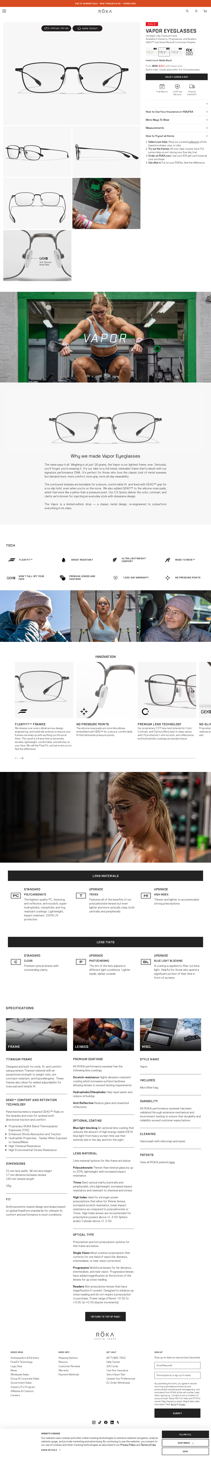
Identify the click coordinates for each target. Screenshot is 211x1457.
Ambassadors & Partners (25, 1357)
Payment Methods (69, 1374)
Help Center (113, 1362)
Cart (205, 11)
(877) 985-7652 (116, 1357)
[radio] (151, 51)
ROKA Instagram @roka (93, 1422)
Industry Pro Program (23, 1387)
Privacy (182, 1404)
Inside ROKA (17, 1352)
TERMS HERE (129, 3)
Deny (185, 1451)
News (14, 1370)
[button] (56, 28)
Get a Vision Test (115, 1374)
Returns (63, 1362)
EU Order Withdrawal (118, 1382)
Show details (49, 1449)
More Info (64, 1352)
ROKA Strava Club (118, 1422)
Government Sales (21, 1382)
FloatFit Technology (22, 1362)
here (172, 1162)
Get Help (111, 1352)
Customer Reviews (69, 1366)
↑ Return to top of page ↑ (106, 1316)
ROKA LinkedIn (112, 1422)
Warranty (64, 1370)
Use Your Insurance (117, 1370)
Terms (173, 1404)
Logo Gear (16, 1366)
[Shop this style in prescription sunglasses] (189, 51)
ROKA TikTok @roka (99, 1422)
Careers (15, 1395)
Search (187, 11)
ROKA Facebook (105, 1422)
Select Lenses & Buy (176, 77)
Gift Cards (112, 1366)
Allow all (185, 1434)
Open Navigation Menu (4, 11)
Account (196, 11)
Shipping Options (68, 1357)
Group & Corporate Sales (25, 1378)
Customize (184, 1443)
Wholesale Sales (20, 1374)
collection (193, 141)
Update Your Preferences (120, 1378)
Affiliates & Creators (22, 1391)
